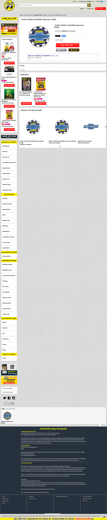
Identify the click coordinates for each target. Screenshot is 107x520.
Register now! (90, 8)
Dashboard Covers (6, 204)
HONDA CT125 (5, 179)
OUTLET (4, 358)
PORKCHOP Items (6, 184)
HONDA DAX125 (6, 173)
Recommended (32, 498)
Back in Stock (5, 157)
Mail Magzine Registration (61, 496)
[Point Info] (9, 27)
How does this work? (8, 392)
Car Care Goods (6, 242)
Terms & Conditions (7, 388)
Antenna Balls (5, 248)
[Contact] (9, 33)
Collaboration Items (7, 190)
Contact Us (84, 500)
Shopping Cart (5, 500)
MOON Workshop (6, 303)
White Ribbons (6, 231)
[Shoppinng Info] (9, 30)
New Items (5, 151)
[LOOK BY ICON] (9, 18)
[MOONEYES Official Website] (9, 25)
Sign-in (82, 8)
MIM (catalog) (5, 146)
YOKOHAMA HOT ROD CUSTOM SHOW (9, 162)
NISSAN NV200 (6, 168)
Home (3, 496)
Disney (4, 350)
